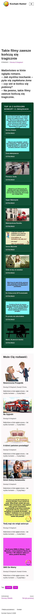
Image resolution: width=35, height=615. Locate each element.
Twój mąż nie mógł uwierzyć (15, 524)
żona (15, 587)
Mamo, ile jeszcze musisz (14, 339)
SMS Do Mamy (9, 567)
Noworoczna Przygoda (13, 383)
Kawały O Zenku (22, 387)
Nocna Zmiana (11, 130)
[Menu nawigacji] (31, 3)
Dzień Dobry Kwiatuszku (14, 480)
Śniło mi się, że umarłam (14, 270)
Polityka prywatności (8, 609)
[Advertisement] (17, 30)
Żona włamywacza (12, 153)
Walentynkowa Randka (14, 223)
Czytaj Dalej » (21, 393)
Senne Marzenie (11, 246)
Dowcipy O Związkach (16, 62)
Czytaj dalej (10, 133)
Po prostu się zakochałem (15, 316)
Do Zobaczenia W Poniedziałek (17, 293)
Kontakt (19, 609)
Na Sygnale (8, 414)
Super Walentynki (12, 200)
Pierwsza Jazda (11, 176)
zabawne (8, 587)
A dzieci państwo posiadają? (16, 446)
